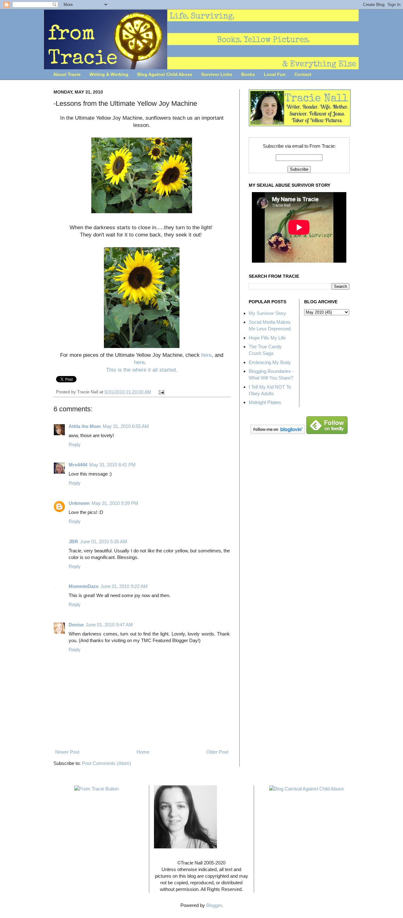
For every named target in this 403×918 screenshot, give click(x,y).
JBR (73, 541)
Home (143, 752)
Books (248, 74)
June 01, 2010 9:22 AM (124, 586)
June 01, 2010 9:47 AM (109, 624)
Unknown (79, 503)
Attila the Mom (85, 426)
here (206, 355)
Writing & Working (108, 74)
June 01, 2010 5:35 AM (103, 541)
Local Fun (275, 74)
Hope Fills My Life (267, 337)
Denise (76, 624)
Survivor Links (216, 74)
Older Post (217, 752)
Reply (75, 444)
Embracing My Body (270, 362)
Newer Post (67, 752)
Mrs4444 (78, 464)
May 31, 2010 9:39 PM (115, 503)
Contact (302, 74)
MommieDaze (84, 586)
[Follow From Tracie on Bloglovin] (278, 432)
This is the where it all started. (141, 370)
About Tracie (67, 74)
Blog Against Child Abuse (164, 74)
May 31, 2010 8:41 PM (112, 464)
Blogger (214, 905)
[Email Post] (161, 392)
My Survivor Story (267, 313)
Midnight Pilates (265, 402)
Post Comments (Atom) (106, 763)
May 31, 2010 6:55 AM (126, 426)
